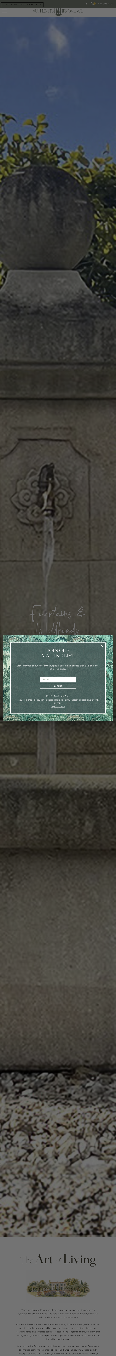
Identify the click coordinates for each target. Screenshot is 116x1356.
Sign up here (58, 706)
